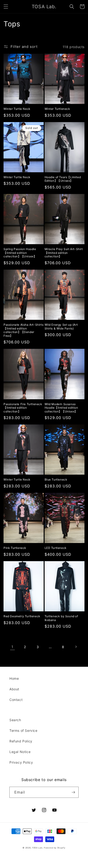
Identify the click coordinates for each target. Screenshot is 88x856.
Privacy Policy (21, 762)
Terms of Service (23, 730)
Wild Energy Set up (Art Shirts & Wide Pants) (61, 326)
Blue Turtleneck (56, 479)
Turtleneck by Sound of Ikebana (61, 618)
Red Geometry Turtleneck (22, 616)
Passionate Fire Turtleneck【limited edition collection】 (23, 407)
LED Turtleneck (56, 548)
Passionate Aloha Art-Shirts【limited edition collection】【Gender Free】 (23, 330)
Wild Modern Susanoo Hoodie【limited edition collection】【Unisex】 (61, 407)
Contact (16, 700)
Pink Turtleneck (15, 548)
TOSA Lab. (37, 848)
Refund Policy (20, 741)
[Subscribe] (73, 792)
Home (14, 678)
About (14, 689)
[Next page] (76, 647)
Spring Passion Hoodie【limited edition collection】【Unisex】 (20, 252)
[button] (6, 6)
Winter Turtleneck (57, 109)
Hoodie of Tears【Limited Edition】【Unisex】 (63, 179)
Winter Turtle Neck (17, 109)
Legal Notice (20, 752)
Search (15, 720)
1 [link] (12, 647)
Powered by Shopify (54, 848)
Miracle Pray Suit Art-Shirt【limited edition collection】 (64, 252)
